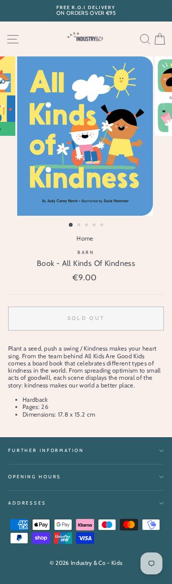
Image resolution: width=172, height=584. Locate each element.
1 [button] (71, 225)
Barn (86, 252)
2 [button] (79, 225)
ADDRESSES (27, 503)
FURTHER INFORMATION (46, 450)
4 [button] (95, 225)
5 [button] (102, 225)
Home (84, 238)
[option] (86, 11)
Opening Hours (34, 476)
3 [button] (87, 225)
